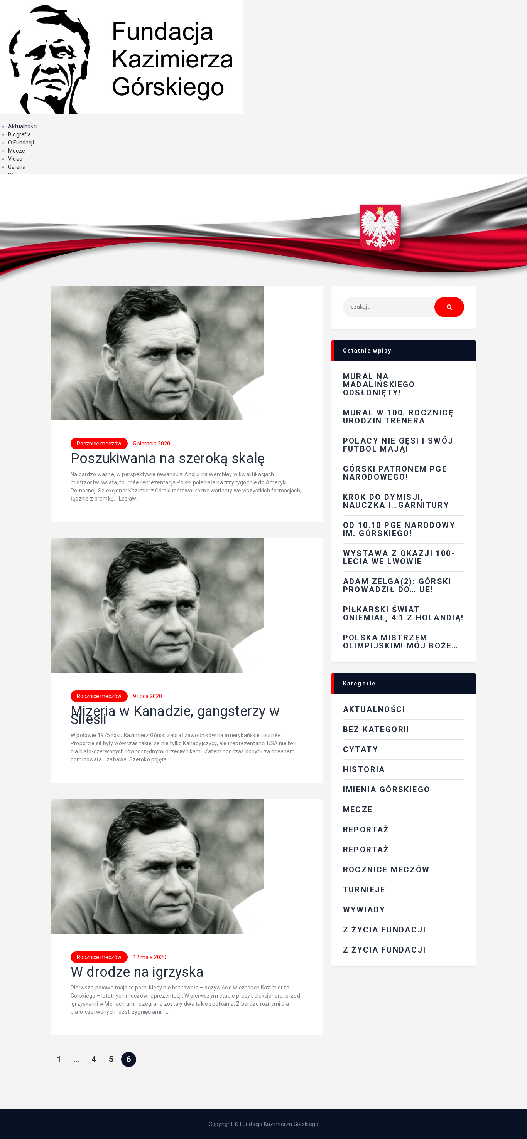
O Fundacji (21, 142)
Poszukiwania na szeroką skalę (168, 459)
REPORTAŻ (366, 829)
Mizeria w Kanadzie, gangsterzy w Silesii (175, 715)
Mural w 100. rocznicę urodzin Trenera (398, 416)
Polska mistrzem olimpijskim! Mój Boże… (401, 641)
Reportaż (366, 849)
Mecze (16, 151)
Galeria (16, 167)
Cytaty (360, 749)
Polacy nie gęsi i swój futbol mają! (398, 445)
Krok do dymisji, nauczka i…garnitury (396, 501)
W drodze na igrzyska (137, 972)
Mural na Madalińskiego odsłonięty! (379, 384)
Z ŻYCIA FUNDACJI (384, 929)
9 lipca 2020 (147, 696)
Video (15, 159)
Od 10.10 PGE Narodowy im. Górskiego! (399, 529)
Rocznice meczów (99, 443)
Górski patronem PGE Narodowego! (395, 473)
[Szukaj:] (403, 307)
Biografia (19, 134)
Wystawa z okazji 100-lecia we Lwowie (399, 557)
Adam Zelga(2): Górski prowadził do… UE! (397, 585)
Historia (364, 769)
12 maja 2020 (149, 957)
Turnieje (364, 889)
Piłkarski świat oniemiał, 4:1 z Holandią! (403, 613)
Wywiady (364, 909)
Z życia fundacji (384, 949)
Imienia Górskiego (387, 789)
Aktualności (22, 126)
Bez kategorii (376, 729)
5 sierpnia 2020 (151, 443)
